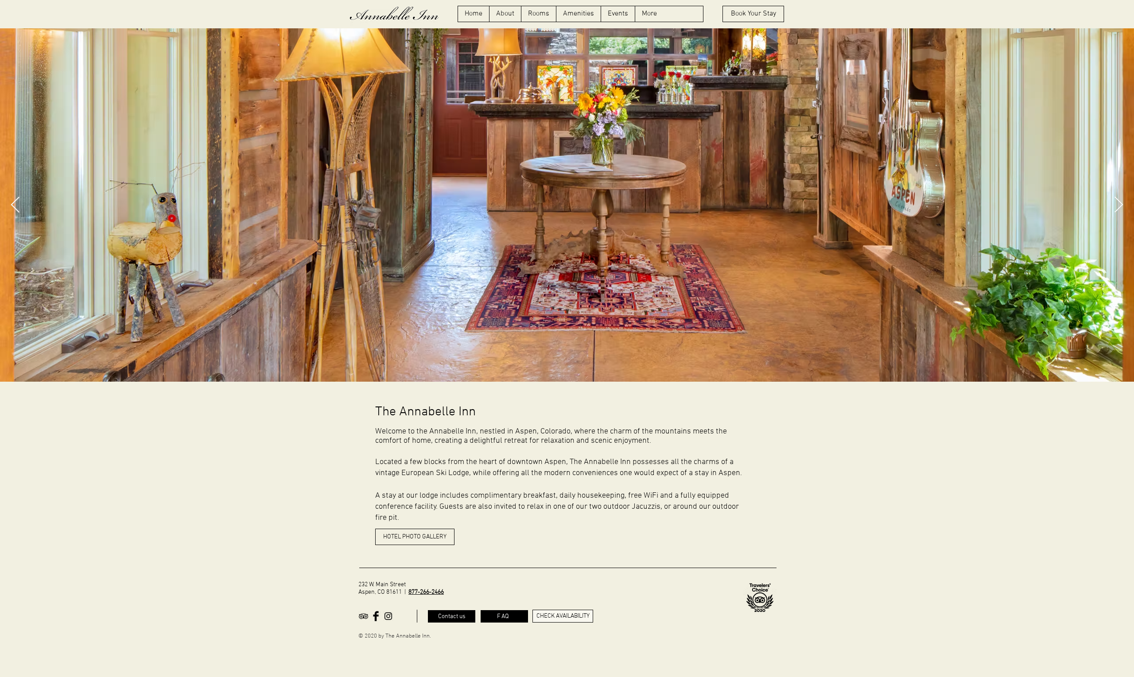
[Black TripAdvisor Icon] (363, 616)
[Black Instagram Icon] (388, 616)
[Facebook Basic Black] (376, 616)
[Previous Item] (15, 205)
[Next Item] (1119, 205)
